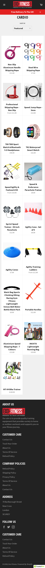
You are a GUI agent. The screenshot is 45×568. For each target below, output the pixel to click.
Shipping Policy (9, 472)
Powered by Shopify (25, 564)
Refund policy (8, 456)
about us (6, 485)
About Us (6, 447)
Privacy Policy (8, 477)
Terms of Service (9, 452)
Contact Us (7, 439)
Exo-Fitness (12, 564)
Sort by (22, 23)
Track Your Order (9, 443)
